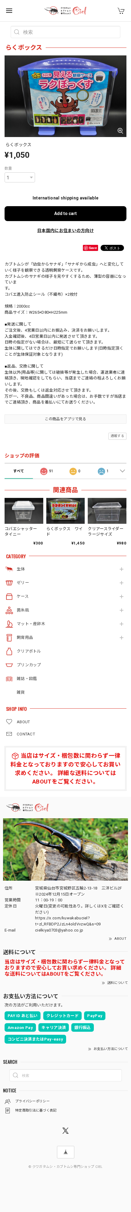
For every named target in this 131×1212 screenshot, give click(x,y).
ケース (23, 596)
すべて (18, 471)
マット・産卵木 (31, 624)
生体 (21, 569)
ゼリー (23, 582)
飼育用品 (25, 637)
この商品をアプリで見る (65, 419)
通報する (117, 436)
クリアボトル (29, 651)
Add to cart (65, 213)
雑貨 (21, 692)
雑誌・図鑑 (27, 678)
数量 (8, 168)
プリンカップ (29, 665)
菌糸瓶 (23, 610)
